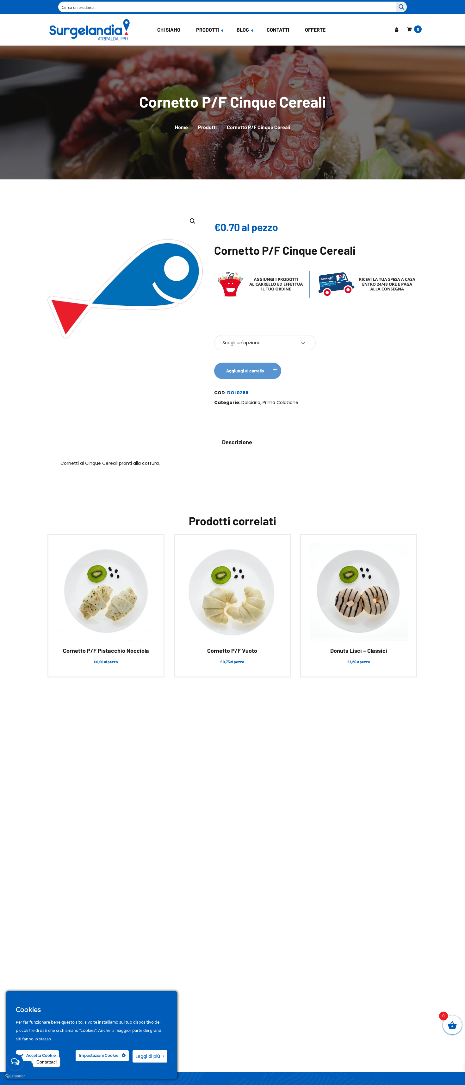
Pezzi (225, 324)
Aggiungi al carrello (245, 370)
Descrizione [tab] (237, 442)
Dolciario (250, 402)
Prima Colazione (280, 402)
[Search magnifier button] (401, 7)
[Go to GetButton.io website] (15, 1076)
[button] (192, 221)
